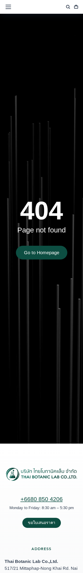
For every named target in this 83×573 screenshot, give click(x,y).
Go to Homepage (41, 252)
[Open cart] (76, 7)
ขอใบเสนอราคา (41, 523)
